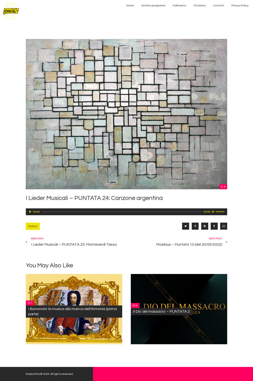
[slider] (220, 211)
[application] (126, 211)
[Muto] (213, 211)
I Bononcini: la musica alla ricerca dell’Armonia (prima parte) (72, 311)
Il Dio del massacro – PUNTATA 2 (161, 311)
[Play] (30, 211)
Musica (32, 226)
